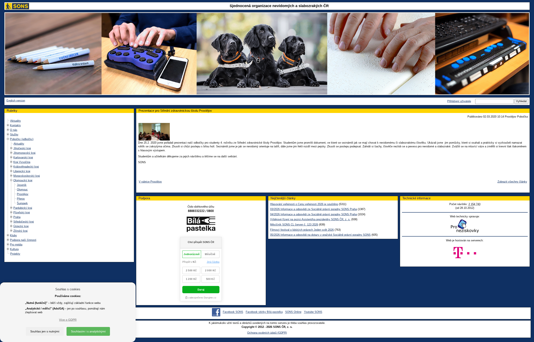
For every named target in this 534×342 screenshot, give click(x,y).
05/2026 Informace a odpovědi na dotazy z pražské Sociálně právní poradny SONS (320, 234)
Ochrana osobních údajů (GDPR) (267, 332)
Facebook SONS (233, 312)
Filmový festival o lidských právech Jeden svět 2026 (302, 229)
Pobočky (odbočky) (21, 139)
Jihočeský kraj (22, 148)
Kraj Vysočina (21, 162)
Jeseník (21, 185)
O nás (13, 130)
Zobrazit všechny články (512, 181)
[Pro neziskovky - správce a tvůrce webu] (464, 226)
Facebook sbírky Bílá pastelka (264, 312)
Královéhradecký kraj (26, 166)
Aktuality (15, 120)
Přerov (21, 198)
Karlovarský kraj (23, 157)
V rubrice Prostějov (150, 181)
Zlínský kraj (20, 230)
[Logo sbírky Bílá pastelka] (201, 225)
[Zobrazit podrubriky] (8, 125)
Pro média (16, 244)
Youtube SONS (313, 312)
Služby (14, 134)
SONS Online (293, 312)
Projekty (15, 253)
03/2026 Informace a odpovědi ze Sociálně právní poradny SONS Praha (313, 209)
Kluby (13, 235)
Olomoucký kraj (22, 180)
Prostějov (22, 194)
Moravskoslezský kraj (26, 175)
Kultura (14, 249)
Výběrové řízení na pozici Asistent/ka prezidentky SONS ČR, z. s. (310, 219)
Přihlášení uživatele (459, 101)
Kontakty (15, 125)
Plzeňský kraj (21, 212)
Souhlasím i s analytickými (88, 331)
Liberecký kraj (21, 171)
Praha (16, 217)
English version (15, 100)
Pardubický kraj (22, 207)
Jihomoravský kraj (24, 152)
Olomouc (22, 189)
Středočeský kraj (23, 221)
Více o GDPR (68, 319)
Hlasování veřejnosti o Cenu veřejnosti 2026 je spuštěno (304, 204)
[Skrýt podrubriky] (8, 139)
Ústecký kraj (21, 226)
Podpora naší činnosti (23, 240)
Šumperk (22, 203)
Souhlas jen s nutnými (44, 331)
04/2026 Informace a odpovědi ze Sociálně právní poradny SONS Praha (313, 214)
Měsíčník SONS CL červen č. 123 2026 (294, 224)
